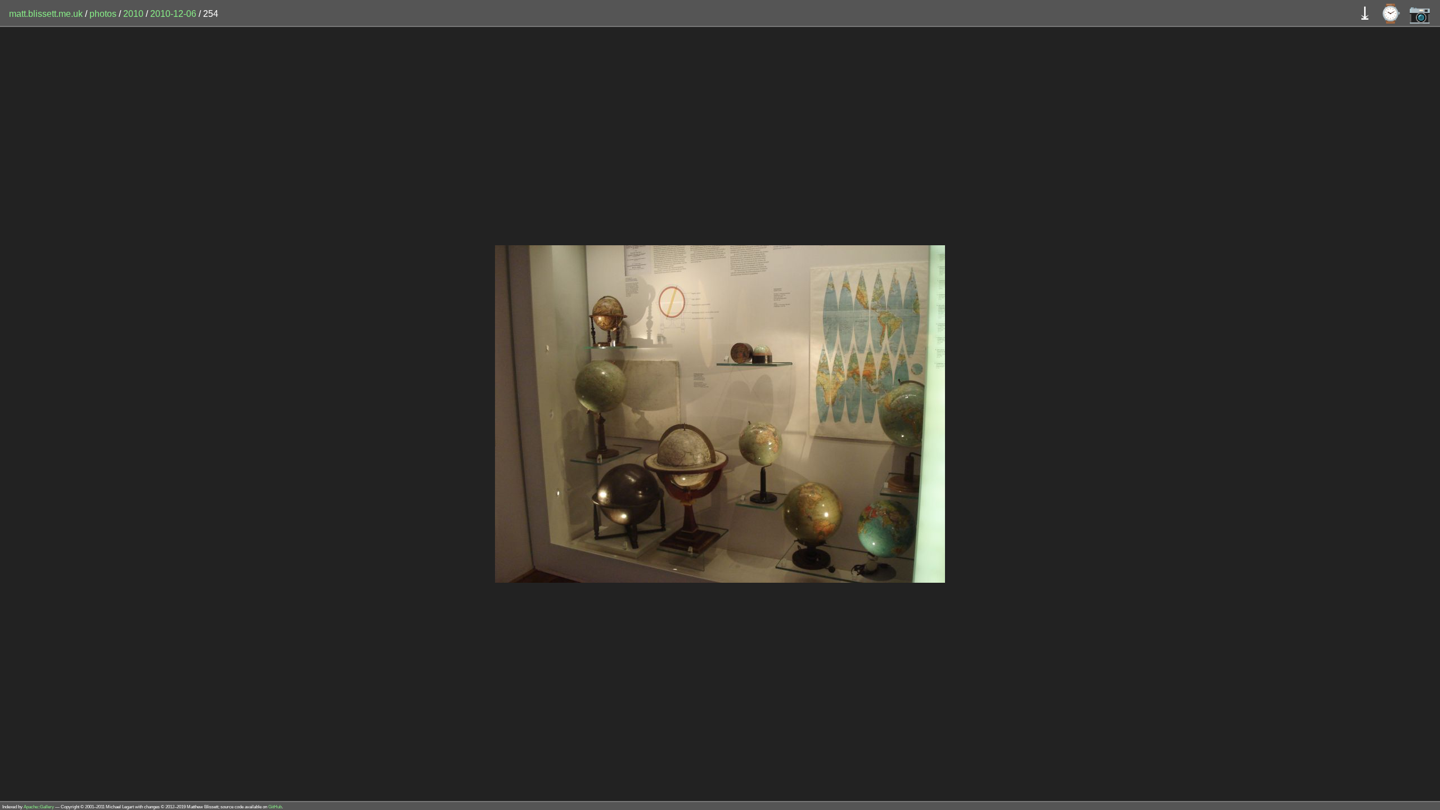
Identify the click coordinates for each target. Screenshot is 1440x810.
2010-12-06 (173, 14)
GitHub (275, 806)
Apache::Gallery (39, 806)
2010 (133, 14)
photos (102, 14)
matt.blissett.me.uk (46, 14)
